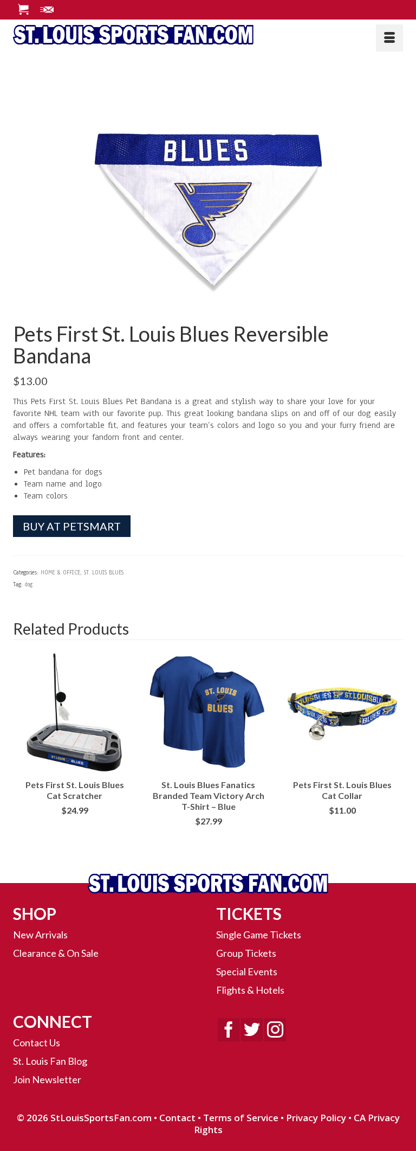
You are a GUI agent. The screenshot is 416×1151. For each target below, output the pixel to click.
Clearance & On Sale (56, 953)
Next (393, 754)
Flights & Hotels (250, 990)
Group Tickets (246, 953)
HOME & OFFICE (60, 572)
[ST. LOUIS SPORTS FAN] (208, 33)
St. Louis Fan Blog (50, 1061)
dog (28, 584)
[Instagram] (275, 1029)
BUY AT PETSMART (72, 526)
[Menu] (389, 38)
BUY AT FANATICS (208, 838)
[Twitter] (252, 1029)
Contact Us (36, 1042)
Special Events (246, 971)
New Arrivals (40, 935)
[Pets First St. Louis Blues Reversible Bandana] (208, 186)
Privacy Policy (316, 1117)
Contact (177, 1117)
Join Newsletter (47, 1079)
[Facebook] (228, 1029)
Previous (22, 754)
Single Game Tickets (258, 935)
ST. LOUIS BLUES (103, 572)
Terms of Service (240, 1117)
